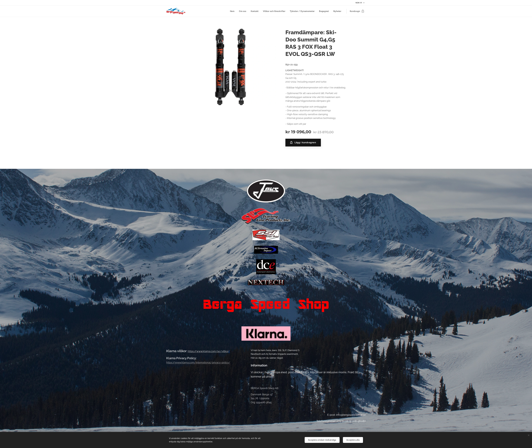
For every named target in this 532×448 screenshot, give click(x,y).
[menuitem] (233, 11)
